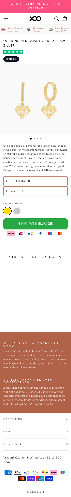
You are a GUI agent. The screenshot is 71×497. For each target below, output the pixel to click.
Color (12, 203)
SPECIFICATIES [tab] (21, 181)
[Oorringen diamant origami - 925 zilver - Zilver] (15, 316)
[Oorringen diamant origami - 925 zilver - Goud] (7, 316)
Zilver (17, 211)
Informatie (12, 443)
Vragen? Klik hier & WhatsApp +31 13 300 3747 (32, 460)
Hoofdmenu (12, 419)
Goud (7, 211)
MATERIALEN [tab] (20, 191)
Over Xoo (11, 431)
